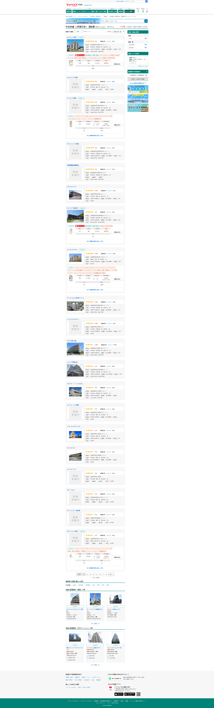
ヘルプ (126, 1)
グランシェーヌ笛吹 (73, 144)
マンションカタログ (71, 687)
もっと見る (94, 623)
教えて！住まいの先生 (84, 687)
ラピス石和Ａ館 (71, 341)
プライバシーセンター (87, 701)
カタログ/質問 (128, 11)
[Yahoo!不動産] (74, 4)
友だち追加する (116, 678)
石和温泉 (88, 585)
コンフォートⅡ (71, 469)
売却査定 (120, 11)
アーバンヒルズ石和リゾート (75, 298)
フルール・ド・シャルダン (75, 384)
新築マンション (77, 11)
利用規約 (96, 701)
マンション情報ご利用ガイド (137, 701)
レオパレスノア (71, 187)
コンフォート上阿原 (73, 405)
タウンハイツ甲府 (72, 531)
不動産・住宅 (69, 677)
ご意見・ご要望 (124, 701)
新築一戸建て (95, 11)
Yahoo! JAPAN (120, 1)
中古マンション (86, 11)
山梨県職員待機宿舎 (73, 165)
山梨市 (74, 585)
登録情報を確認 (88, 5)
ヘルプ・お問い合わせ (112, 703)
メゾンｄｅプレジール (73, 426)
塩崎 (108, 585)
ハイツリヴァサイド (73, 319)
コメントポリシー (100, 703)
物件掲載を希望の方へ (106, 701)
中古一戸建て (103, 11)
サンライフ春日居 (72, 208)
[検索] (146, 1)
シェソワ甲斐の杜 (72, 362)
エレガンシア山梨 (72, 77)
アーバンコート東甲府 (73, 510)
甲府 (98, 585)
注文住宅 (111, 11)
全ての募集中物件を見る (95, 135)
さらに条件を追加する (137, 83)
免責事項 (116, 701)
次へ (111, 574)
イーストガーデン (72, 249)
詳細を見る (117, 64)
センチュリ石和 (71, 37)
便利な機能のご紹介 (128, 679)
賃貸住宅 (68, 11)
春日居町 (80, 585)
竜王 (103, 585)
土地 (115, 11)
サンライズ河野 (71, 98)
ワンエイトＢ (71, 448)
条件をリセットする (143, 66)
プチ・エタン (71, 490)
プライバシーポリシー (73, 701)
